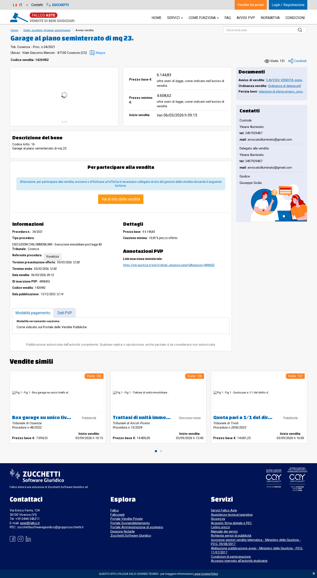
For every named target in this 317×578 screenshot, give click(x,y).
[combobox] (20, 5)
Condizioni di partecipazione (231, 557)
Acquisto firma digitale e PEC (231, 523)
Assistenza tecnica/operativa (232, 515)
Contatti (37, 5)
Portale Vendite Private (126, 519)
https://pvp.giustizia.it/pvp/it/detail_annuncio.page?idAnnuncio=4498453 (169, 265)
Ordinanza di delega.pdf (284, 86)
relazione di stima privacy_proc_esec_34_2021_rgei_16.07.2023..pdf (282, 91)
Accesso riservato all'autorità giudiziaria (239, 561)
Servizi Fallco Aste (224, 510)
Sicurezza (218, 519)
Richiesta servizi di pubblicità (231, 536)
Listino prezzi (220, 527)
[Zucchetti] (57, 5)
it (20, 5)
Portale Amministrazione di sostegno (136, 527)
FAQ (227, 18)
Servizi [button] (174, 18)
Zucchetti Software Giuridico (130, 536)
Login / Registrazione (288, 5)
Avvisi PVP (246, 18)
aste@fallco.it (30, 523)
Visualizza (52, 256)
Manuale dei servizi (224, 531)
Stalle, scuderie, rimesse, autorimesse (46, 30)
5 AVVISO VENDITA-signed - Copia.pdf (285, 80)
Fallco (114, 510)
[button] (97, 53)
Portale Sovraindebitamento (130, 523)
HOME (156, 18)
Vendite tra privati (250, 5)
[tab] (33, 312)
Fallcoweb (117, 515)
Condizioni (295, 18)
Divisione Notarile (122, 531)
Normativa (270, 18)
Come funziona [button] (203, 18)
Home (14, 30)
